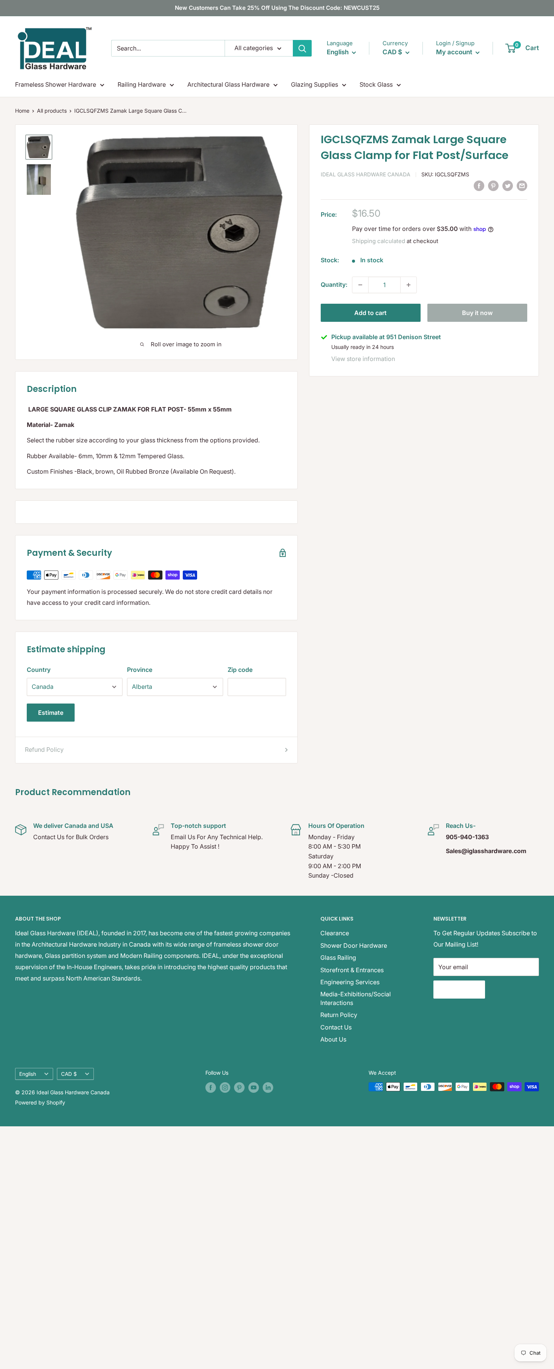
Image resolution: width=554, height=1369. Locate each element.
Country (39, 669)
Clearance (334, 933)
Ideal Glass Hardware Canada (365, 174)
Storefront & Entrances (352, 970)
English (27, 1074)
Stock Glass (376, 84)
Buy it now (477, 313)
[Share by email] (522, 185)
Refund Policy (44, 749)
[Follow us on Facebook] (210, 1087)
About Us (333, 1039)
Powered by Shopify (40, 1102)
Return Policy (338, 1015)
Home (22, 110)
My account (455, 52)
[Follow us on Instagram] (225, 1087)
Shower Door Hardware (353, 945)
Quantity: (334, 284)
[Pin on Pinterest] (493, 185)
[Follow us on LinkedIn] (268, 1087)
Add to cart (370, 313)
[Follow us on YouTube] (253, 1087)
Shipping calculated (378, 241)
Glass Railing (338, 957)
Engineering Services (350, 982)
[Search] (302, 48)
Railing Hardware (142, 84)
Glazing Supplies (314, 84)
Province (139, 669)
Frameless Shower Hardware (55, 84)
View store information (363, 359)
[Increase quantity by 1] (408, 285)
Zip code (240, 669)
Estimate (50, 712)
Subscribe (459, 989)
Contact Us (336, 1027)
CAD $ (69, 1074)
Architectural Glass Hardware (228, 84)
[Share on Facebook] (479, 185)
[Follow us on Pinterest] (239, 1087)
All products (52, 110)
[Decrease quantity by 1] (360, 285)
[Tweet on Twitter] (507, 185)
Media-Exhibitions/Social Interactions (355, 998)
